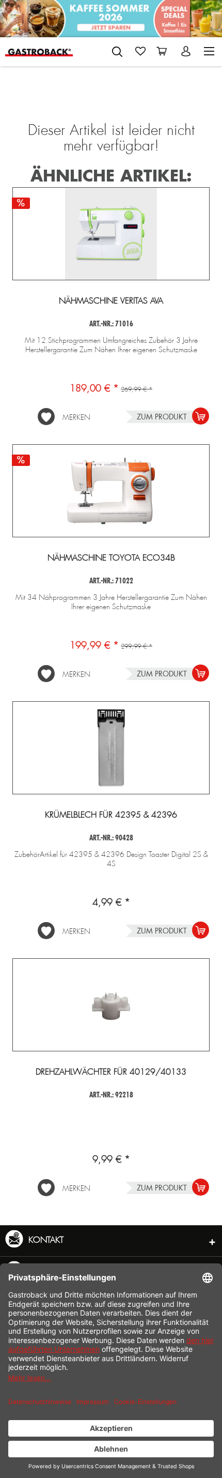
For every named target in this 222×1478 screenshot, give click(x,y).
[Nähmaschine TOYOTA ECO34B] (111, 490)
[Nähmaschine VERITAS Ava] (111, 233)
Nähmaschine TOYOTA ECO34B (111, 558)
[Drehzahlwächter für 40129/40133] (111, 1004)
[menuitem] (117, 49)
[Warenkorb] (163, 51)
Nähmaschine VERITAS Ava (111, 301)
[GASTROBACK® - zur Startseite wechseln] (39, 51)
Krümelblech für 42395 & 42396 (111, 815)
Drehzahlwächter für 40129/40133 (111, 1072)
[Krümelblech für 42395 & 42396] (111, 747)
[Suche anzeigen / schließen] (117, 51)
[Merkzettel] (140, 51)
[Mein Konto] (187, 51)
